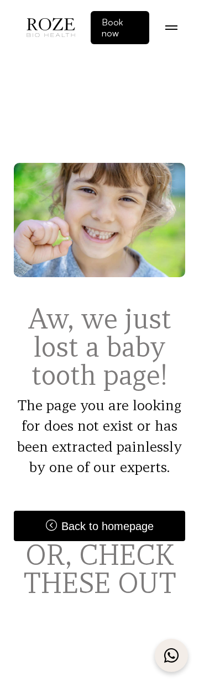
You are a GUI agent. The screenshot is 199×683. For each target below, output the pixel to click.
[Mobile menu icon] (171, 27)
